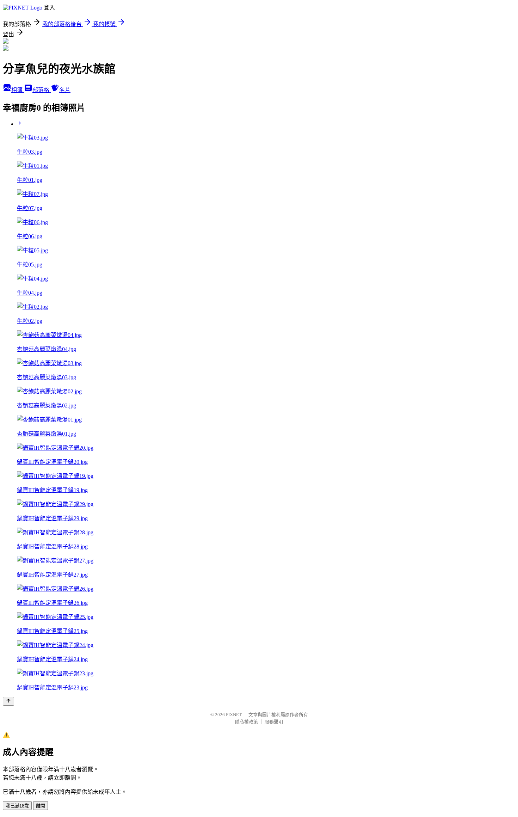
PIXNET (234, 714)
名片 (64, 90)
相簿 (17, 90)
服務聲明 (274, 721)
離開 (40, 806)
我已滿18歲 (17, 806)
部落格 (41, 90)
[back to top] (8, 701)
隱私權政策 (246, 721)
